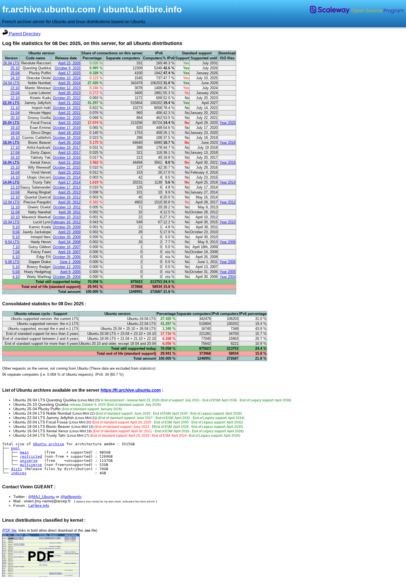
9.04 (15, 232)
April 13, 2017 (69, 152)
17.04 (14, 152)
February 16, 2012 (65, 222)
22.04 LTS (11, 103)
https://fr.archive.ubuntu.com (131, 390)
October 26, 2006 (66, 257)
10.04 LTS (11, 222)
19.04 (14, 133)
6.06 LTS (12, 262)
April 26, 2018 (69, 143)
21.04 (14, 113)
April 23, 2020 (69, 123)
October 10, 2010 (66, 217)
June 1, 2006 (70, 262)
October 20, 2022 (66, 98)
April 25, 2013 (69, 192)
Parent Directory (24, 33)
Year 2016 (228, 162)
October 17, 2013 (66, 187)
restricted (31, 456)
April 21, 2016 (69, 162)
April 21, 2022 (69, 103)
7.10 (15, 247)
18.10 (14, 138)
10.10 (14, 217)
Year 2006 (228, 262)
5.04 (15, 272)
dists (16, 469)
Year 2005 (228, 272)
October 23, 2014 (66, 177)
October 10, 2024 (66, 78)
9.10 (15, 227)
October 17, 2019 (66, 128)
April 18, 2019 (69, 133)
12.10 (14, 197)
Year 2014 (228, 182)
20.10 (14, 118)
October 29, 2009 (66, 227)
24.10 (14, 78)
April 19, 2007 (69, 252)
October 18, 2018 (66, 138)
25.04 (14, 73)
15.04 (14, 172)
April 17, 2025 (69, 73)
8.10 (15, 237)
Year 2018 (228, 143)
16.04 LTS (11, 162)
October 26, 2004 (66, 277)
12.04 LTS (11, 202)
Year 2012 (228, 202)
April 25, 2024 (69, 83)
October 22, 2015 (66, 167)
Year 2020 (228, 123)
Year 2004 (228, 277)
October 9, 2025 (67, 68)
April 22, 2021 (69, 113)
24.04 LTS (11, 83)
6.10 (15, 257)
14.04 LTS (11, 182)
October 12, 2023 (66, 88)
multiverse (31, 465)
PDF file (9, 530)
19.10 (14, 128)
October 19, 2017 (66, 147)
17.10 (14, 147)
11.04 (15, 212)
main (24, 452)
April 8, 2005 (70, 272)
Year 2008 (228, 242)
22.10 (14, 98)
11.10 (15, 207)
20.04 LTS (11, 123)
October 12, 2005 (66, 267)
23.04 (14, 93)
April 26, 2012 (69, 202)
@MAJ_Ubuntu (41, 496)
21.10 (14, 108)
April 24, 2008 (69, 242)
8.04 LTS (12, 242)
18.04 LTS (11, 143)
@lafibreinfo (70, 496)
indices (19, 473)
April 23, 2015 (69, 172)
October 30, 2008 (66, 237)
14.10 (14, 177)
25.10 (14, 68)
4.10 (15, 277)
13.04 (14, 192)
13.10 (14, 187)
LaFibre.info (38, 505)
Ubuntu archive (48, 444)
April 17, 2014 (69, 182)
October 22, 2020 (66, 118)
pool (15, 448)
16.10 (14, 157)
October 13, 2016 (66, 157)
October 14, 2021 (66, 108)
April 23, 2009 (69, 232)
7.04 (15, 252)
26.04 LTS (11, 63)
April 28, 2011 (69, 212)
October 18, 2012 (66, 197)
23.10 (14, 88)
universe (29, 461)
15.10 (14, 167)
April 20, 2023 (69, 93)
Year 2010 (228, 222)
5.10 (15, 267)
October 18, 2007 (66, 247)
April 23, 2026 (69, 63)
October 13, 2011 (66, 207)
